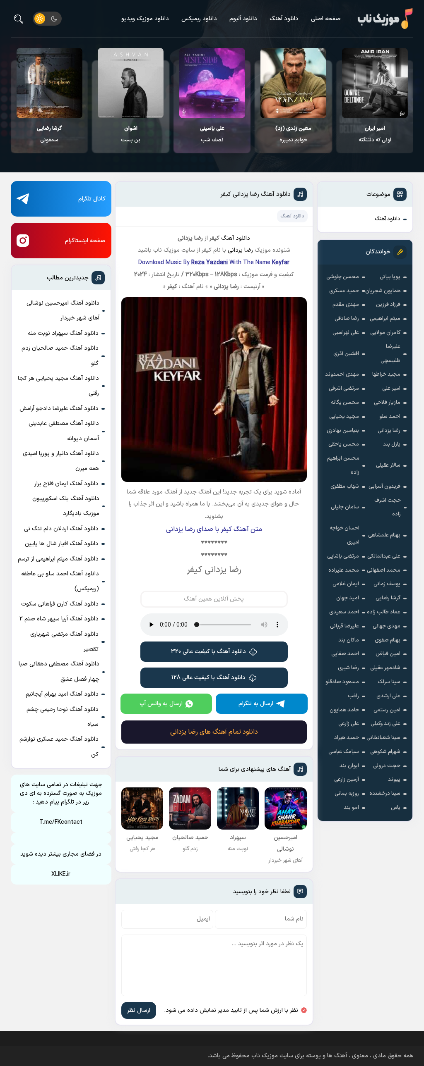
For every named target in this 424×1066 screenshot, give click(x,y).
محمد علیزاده (343, 570)
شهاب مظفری (344, 486)
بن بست (130, 134)
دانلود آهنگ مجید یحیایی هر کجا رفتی (58, 386)
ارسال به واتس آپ (161, 703)
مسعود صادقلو (342, 682)
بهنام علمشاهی (384, 535)
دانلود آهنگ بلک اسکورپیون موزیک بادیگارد (65, 506)
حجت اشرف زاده (387, 507)
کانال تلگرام (92, 199)
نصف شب (212, 134)
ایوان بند (349, 766)
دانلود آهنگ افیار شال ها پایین (62, 543)
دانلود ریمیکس (199, 18)
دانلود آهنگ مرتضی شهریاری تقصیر (64, 641)
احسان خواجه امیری (344, 535)
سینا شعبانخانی (383, 738)
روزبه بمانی (347, 793)
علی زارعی (348, 724)
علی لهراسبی (345, 333)
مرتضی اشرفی (344, 388)
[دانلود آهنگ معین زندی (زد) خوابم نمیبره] (293, 83)
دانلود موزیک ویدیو (145, 18)
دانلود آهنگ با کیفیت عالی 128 (208, 677)
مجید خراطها (386, 374)
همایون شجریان (382, 291)
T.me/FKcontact (60, 822)
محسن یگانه (345, 402)
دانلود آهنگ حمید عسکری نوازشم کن (59, 746)
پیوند (394, 779)
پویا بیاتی (390, 277)
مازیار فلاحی (387, 402)
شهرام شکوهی (385, 752)
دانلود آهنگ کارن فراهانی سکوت (60, 604)
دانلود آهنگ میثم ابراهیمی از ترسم (58, 559)
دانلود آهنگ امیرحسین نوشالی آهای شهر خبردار (62, 310)
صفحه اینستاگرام (85, 240)
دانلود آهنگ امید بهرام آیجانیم (62, 694)
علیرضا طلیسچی (390, 354)
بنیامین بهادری (343, 431)
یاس (395, 808)
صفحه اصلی (326, 18)
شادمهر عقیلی (385, 668)
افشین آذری (346, 354)
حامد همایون (344, 710)
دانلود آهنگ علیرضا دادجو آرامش (59, 408)
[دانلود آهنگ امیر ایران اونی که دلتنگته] (375, 83)
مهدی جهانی (386, 626)
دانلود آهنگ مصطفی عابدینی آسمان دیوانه (64, 431)
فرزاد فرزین (388, 304)
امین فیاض (388, 654)
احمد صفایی (345, 654)
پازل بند (391, 444)
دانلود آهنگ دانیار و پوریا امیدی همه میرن (61, 461)
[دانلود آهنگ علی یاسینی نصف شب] (212, 83)
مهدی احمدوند (342, 374)
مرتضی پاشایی (343, 556)
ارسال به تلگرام (255, 703)
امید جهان (347, 598)
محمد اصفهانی (383, 570)
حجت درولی (386, 766)
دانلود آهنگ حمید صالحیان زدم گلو (60, 355)
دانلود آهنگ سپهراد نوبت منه (63, 333)
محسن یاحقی (343, 444)
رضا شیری (348, 668)
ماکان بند (348, 640)
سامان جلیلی (345, 507)
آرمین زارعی (346, 779)
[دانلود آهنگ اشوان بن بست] (131, 83)
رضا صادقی (347, 319)
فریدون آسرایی (384, 486)
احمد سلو (389, 417)
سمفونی (49, 134)
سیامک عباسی (343, 752)
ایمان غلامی (345, 584)
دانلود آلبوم (243, 18)
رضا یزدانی (389, 431)
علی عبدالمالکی (383, 556)
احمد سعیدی (344, 612)
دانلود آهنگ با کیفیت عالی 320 (208, 651)
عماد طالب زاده (383, 612)
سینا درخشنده (384, 793)
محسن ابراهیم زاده (343, 465)
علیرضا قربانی (344, 626)
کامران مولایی (385, 333)
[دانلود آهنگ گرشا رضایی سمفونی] (49, 83)
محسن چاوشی (342, 277)
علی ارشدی (388, 696)
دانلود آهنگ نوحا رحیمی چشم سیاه (62, 717)
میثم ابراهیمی (385, 319)
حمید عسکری (344, 291)
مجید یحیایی (344, 417)
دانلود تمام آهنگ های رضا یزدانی (214, 732)
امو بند (351, 808)
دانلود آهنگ (284, 18)
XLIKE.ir (60, 874)
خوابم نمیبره (293, 134)
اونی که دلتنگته (375, 134)
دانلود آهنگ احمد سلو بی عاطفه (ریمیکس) (60, 581)
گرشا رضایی (388, 598)
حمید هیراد (346, 738)
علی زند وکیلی (385, 724)
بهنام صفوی (387, 640)
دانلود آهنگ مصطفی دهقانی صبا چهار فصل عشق (59, 671)
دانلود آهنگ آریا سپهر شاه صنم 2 (59, 619)
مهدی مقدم (345, 304)
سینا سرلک (389, 682)
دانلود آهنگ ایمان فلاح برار (66, 483)
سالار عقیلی (388, 465)
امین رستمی (386, 710)
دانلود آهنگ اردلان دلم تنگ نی (61, 529)
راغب (353, 696)
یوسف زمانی (386, 584)
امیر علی (391, 388)
